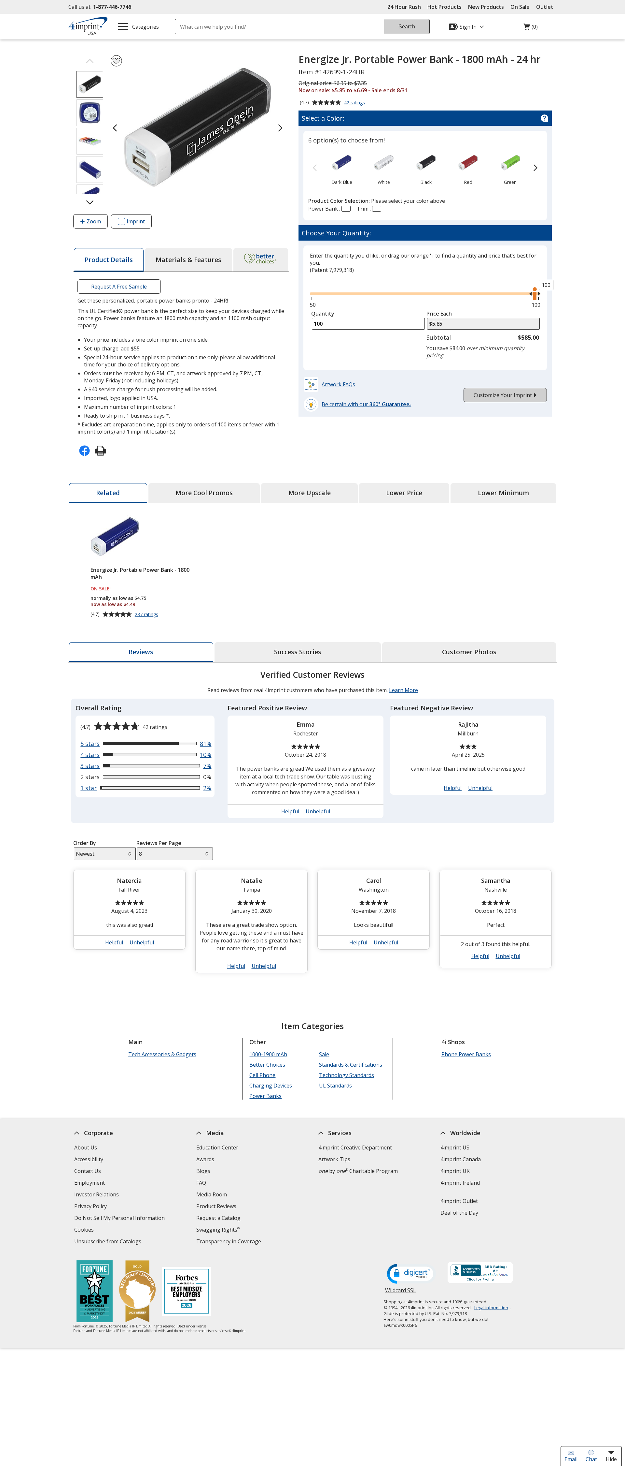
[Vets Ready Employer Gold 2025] (137, 1292)
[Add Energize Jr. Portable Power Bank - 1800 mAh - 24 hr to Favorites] (116, 60)
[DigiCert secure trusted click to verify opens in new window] (411, 1274)
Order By (84, 843)
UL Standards (335, 1085)
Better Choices (267, 1064)
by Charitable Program (358, 1171)
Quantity (322, 313)
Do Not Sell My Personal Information (120, 1218)
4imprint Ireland (460, 1182)
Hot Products (444, 6)
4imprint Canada (460, 1159)
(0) (530, 28)
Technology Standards (346, 1075)
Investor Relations (97, 1195)
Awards (205, 1159)
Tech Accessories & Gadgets (162, 1054)
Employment (89, 1182)
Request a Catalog (218, 1218)
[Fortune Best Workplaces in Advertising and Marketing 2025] (94, 1292)
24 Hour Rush (404, 6)
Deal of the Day (459, 1212)
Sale (324, 1054)
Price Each (439, 313)
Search (406, 26)
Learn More (403, 690)
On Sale (520, 6)
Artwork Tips (334, 1159)
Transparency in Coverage (229, 1242)
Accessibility (88, 1159)
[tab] (109, 260)
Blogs (203, 1171)
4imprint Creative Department (355, 1147)
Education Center (217, 1147)
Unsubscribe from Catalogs (108, 1242)
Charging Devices (270, 1085)
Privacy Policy (91, 1207)
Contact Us (87, 1171)
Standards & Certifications (350, 1064)
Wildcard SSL (400, 1293)
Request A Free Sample (119, 286)
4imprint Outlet (459, 1201)
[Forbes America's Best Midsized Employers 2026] (186, 1292)
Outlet (546, 6)
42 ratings (355, 103)
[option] (341, 168)
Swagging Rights (218, 1229)
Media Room (211, 1194)
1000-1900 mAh (268, 1054)
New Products (486, 6)
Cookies (84, 1230)
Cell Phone (262, 1075)
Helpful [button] (290, 811)
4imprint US (454, 1147)
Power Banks (265, 1096)
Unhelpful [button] (318, 811)
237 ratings (147, 614)
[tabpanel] (312, 824)
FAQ (201, 1182)
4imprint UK (455, 1171)
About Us (85, 1147)
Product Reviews (216, 1206)
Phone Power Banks (466, 1054)
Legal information (491, 1308)
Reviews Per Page (158, 843)
